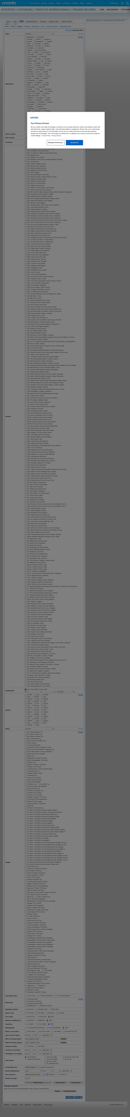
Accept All (74, 142)
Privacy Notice (56, 135)
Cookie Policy (46, 135)
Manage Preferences (55, 142)
